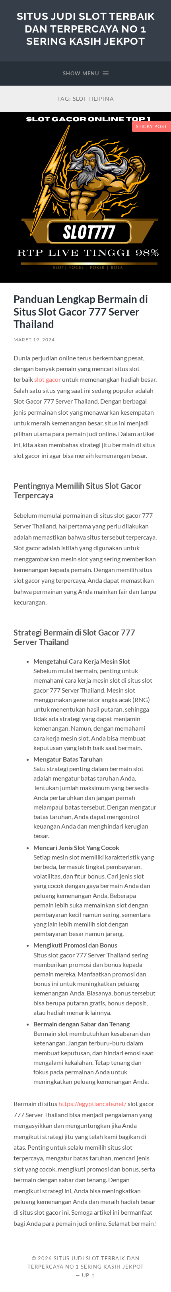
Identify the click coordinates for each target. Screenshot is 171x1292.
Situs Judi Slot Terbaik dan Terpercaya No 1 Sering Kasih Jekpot (86, 28)
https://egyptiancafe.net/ (92, 1103)
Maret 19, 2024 (34, 340)
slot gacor (47, 379)
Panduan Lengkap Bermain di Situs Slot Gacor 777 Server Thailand (81, 311)
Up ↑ (88, 1275)
